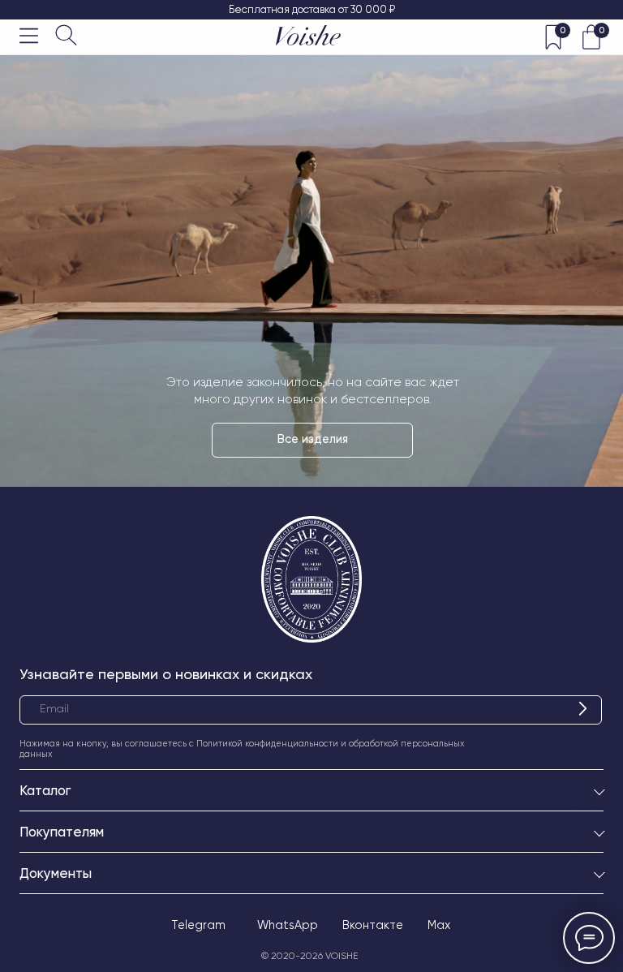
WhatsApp (287, 924)
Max (439, 924)
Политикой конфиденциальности (267, 743)
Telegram (198, 924)
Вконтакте (372, 924)
